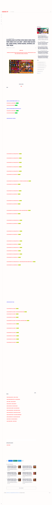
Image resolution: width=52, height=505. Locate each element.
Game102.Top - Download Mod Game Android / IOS (12, 492)
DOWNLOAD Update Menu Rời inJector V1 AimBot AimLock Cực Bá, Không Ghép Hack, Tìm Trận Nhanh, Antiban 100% (43, 37)
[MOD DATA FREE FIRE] (42, 41)
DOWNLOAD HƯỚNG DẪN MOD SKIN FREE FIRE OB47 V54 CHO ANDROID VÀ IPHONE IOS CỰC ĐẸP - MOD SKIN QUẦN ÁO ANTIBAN (43, 52)
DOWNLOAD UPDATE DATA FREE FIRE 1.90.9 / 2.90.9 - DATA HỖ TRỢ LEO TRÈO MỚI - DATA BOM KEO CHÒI (43, 43)
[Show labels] (39, 73)
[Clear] (21, 12)
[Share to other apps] (23, 461)
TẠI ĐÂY (17, 103)
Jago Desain (29, 492)
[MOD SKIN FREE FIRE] (43, 50)
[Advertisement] (23, 5)
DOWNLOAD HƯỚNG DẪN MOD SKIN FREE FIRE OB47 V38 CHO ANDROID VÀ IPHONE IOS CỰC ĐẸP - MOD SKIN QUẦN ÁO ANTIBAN (43, 57)
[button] (50, 11)
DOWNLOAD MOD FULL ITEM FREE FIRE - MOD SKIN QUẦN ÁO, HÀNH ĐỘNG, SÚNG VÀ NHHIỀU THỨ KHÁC (43, 48)
